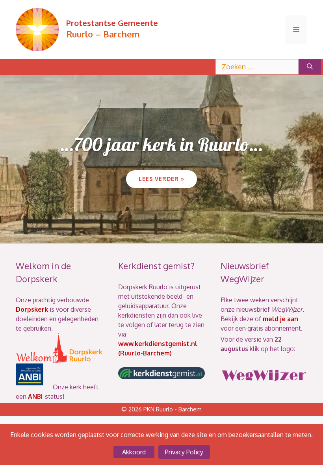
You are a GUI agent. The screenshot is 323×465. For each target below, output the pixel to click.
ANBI (35, 396)
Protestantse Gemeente (112, 23)
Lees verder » (161, 178)
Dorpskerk (32, 309)
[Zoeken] (310, 66)
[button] (138, 233)
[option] (161, 159)
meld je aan (280, 319)
